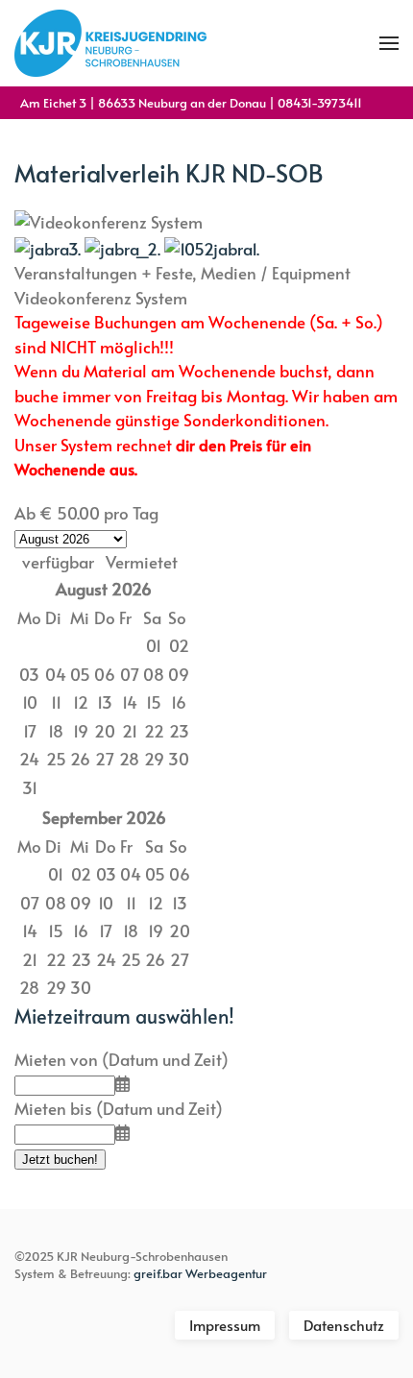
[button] (389, 43)
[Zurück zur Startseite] (110, 43)
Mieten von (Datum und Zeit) (121, 1059)
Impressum (224, 1325)
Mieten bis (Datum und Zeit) (118, 1108)
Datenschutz (344, 1325)
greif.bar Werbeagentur (200, 1273)
